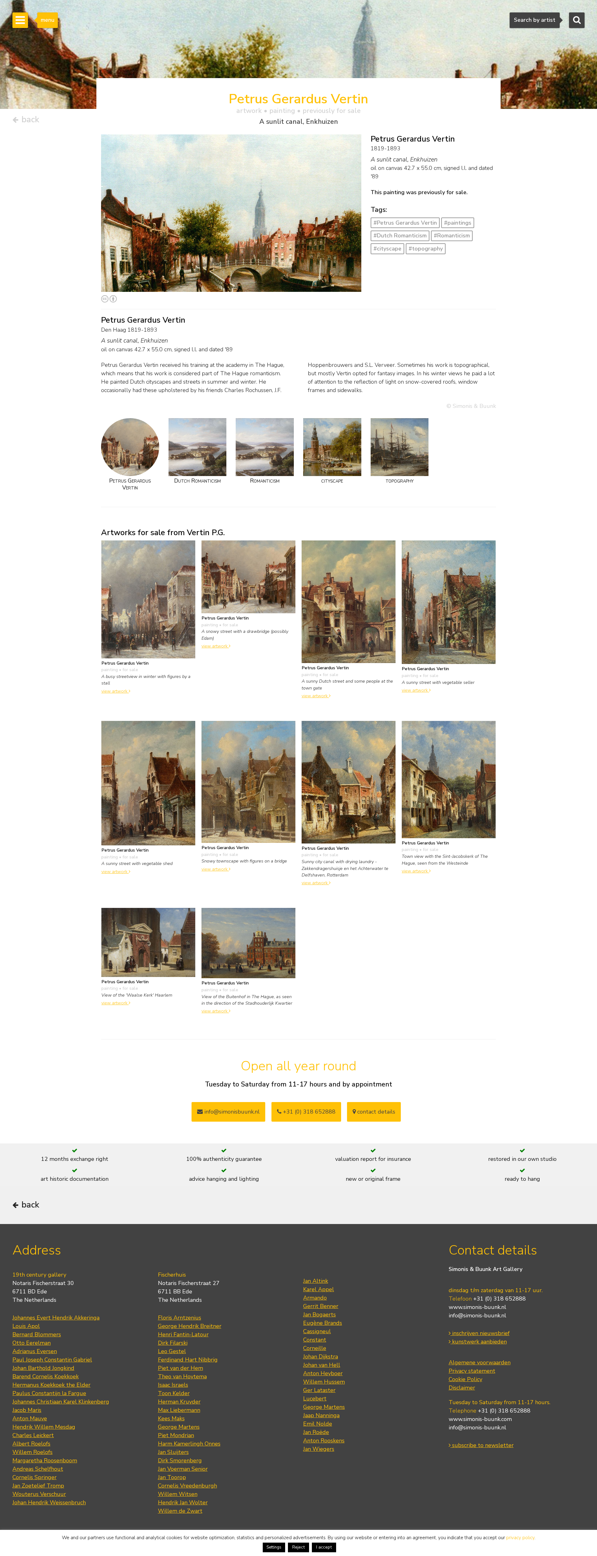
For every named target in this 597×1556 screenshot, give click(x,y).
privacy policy (520, 1538)
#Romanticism (452, 235)
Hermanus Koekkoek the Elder (51, 1385)
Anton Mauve (29, 1418)
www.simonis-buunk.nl (477, 1307)
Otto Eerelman (31, 1343)
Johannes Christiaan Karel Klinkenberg (60, 1401)
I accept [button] (324, 1547)
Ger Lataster (319, 1390)
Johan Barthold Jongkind (43, 1368)
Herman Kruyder (179, 1401)
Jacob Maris (26, 1410)
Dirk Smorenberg (180, 1460)
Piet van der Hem (180, 1368)
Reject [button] (298, 1547)
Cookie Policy (465, 1379)
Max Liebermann (179, 1410)
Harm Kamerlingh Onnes (189, 1443)
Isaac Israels (173, 1385)
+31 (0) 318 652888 (308, 1111)
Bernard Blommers (36, 1334)
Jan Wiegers (318, 1449)
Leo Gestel (172, 1351)
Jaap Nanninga (321, 1415)
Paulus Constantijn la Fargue (49, 1393)
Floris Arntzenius (179, 1317)
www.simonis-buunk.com (480, 1419)
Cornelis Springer (34, 1477)
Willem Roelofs (32, 1452)
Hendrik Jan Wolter (183, 1502)
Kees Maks (171, 1418)
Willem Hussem (324, 1381)
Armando (315, 1297)
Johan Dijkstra (320, 1356)
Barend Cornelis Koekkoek (45, 1376)
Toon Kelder (174, 1393)
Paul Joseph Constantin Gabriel (52, 1359)
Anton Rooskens (324, 1440)
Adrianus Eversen (34, 1351)
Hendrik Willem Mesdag (43, 1427)
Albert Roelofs (31, 1443)
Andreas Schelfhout (37, 1469)
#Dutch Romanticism (400, 235)
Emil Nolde (317, 1424)
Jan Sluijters (173, 1452)
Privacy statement (472, 1371)
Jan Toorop (172, 1477)
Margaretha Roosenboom (44, 1460)
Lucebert (314, 1398)
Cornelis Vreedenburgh (187, 1485)
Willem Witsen (177, 1494)
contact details (375, 1111)
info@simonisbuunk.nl (231, 1111)
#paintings (457, 223)
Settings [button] (273, 1547)
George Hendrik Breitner (189, 1326)
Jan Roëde (316, 1432)
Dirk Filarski (172, 1343)
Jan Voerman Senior (183, 1469)
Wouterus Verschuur (39, 1494)
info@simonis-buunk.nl (477, 1315)
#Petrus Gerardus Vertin (405, 223)
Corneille (314, 1348)
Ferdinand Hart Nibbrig (188, 1359)
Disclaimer (462, 1387)
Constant (314, 1339)
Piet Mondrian (176, 1435)
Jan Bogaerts (319, 1314)
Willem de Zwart (180, 1511)
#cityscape (387, 248)
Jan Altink (315, 1281)
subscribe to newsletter (482, 1445)
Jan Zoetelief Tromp (38, 1485)
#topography (426, 248)
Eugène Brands (322, 1323)
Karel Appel (318, 1289)
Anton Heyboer (323, 1373)
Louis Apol (26, 1326)
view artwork (115, 691)
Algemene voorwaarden (480, 1362)
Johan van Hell (321, 1365)
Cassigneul (317, 1331)
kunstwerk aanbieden (479, 1341)
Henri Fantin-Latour (183, 1334)
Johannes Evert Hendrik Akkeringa (56, 1317)
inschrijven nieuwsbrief (480, 1333)
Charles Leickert (33, 1435)
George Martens (179, 1427)
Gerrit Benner (320, 1306)
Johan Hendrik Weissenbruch (49, 1502)
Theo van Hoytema (182, 1376)
